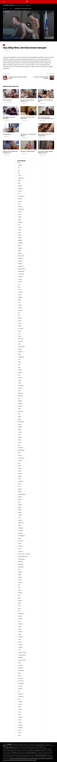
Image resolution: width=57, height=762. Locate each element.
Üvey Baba (21, 683)
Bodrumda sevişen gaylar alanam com (27, 100)
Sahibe (20, 572)
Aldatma (20, 188)
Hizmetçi (20, 411)
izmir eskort (30, 758)
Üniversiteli (21, 670)
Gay (11, 8)
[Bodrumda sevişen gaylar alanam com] (28, 93)
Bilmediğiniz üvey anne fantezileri (9, 117)
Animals (20, 206)
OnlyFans (20, 528)
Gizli (19, 367)
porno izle (12, 758)
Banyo (19, 245)
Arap (19, 219)
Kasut (19, 440)
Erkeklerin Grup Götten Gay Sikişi (45, 100)
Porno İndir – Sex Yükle (24, 554)
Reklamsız (20, 564)
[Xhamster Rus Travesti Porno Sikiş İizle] (28, 127)
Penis (19, 538)
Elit (19, 315)
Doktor (20, 307)
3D (19, 167)
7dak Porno (21, 178)
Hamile (20, 388)
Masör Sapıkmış (7, 100)
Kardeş (20, 437)
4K (19, 170)
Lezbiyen (20, 481)
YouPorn (20, 725)
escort (4, 760)
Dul (19, 313)
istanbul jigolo (37, 758)
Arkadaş (20, 222)
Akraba (20, 186)
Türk (19, 650)
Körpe (19, 468)
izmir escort (16, 758)
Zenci (19, 732)
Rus (19, 569)
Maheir (20, 489)
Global (20, 370)
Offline (20, 515)
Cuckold (20, 292)
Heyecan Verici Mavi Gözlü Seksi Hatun (27, 117)
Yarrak (20, 704)
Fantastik (20, 341)
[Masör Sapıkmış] (11, 93)
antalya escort (43, 758)
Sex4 (19, 590)
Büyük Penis (21, 271)
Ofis (19, 517)
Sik (19, 595)
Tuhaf (19, 642)
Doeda (20, 305)
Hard (19, 390)
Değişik (20, 297)
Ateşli (19, 230)
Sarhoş (20, 577)
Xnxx (19, 699)
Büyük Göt (21, 266)
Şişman (20, 600)
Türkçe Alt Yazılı (22, 652)
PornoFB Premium (22, 556)
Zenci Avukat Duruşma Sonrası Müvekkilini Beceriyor (45, 117)
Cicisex (20, 279)
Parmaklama (21, 536)
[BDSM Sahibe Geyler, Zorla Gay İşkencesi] (46, 127)
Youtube (20, 727)
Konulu (20, 460)
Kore (19, 463)
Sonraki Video (50, 73)
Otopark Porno (7, 134)
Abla (19, 180)
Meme (20, 499)
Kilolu (19, 442)
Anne (19, 214)
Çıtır (19, 287)
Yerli (19, 714)
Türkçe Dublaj (21, 655)
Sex (19, 587)
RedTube (20, 561)
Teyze (19, 626)
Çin (19, 284)
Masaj (19, 491)
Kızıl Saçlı (20, 447)
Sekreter (20, 582)
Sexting (20, 593)
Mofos (19, 510)
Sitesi (19, 603)
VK (19, 691)
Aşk (19, 224)
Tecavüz (20, 624)
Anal (19, 204)
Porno (19, 548)
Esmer (19, 326)
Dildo (19, 300)
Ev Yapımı (20, 328)
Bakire (19, 237)
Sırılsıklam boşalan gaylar (27, 151)
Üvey (19, 675)
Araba (19, 217)
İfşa (19, 414)
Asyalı (19, 227)
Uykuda (20, 688)
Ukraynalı (20, 668)
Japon (19, 432)
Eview (19, 331)
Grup (19, 380)
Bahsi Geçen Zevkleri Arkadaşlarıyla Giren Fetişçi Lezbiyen (23, 5)
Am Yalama (21, 196)
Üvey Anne (21, 681)
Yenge (20, 709)
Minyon (20, 504)
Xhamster (20, 696)
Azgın (19, 235)
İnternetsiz (21, 421)
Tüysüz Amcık (21, 660)
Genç (19, 362)
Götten (20, 377)
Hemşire (20, 403)
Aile (19, 183)
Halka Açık (20, 385)
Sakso (19, 574)
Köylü (19, 471)
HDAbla (20, 401)
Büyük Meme (21, 269)
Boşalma (20, 258)
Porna (19, 543)
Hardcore (20, 393)
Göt (19, 375)
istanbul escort (21, 760)
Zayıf (19, 730)
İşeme (19, 424)
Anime (20, 212)
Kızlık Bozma (21, 450)
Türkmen (20, 657)
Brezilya (20, 263)
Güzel (19, 383)
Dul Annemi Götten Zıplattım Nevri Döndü (17, 77)
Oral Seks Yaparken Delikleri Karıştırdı (41, 77)
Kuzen (19, 476)
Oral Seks (20, 530)
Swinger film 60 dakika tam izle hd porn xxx (10, 152)
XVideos (20, 701)
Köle (19, 453)
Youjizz (20, 722)
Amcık (19, 201)
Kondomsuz (21, 458)
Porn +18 (20, 541)
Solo (19, 605)
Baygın (20, 248)
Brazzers (20, 261)
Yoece (20, 720)
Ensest (20, 318)
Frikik (19, 354)
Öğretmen (21, 523)
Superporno (21, 613)
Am (19, 193)
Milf (19, 502)
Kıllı (19, 445)
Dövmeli (20, 310)
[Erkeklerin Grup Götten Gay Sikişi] (46, 93)
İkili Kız (19, 416)
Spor (19, 608)
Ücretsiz (20, 665)
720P (19, 175)
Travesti (20, 637)
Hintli (19, 409)
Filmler (20, 349)
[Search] (52, 2)
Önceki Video (6, 73)
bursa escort (50, 758)
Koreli (19, 466)
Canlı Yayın (21, 274)
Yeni (19, 712)
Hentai (20, 406)
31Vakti (20, 165)
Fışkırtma (20, 351)
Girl (19, 364)
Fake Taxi (20, 339)
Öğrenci (20, 520)
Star (19, 611)
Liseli (19, 484)
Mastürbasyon (22, 494)
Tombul (20, 631)
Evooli (19, 336)
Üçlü (19, 663)
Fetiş (19, 344)
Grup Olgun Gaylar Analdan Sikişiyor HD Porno (45, 152)
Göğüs (20, 372)
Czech (20, 294)
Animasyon (21, 209)
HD (19, 398)
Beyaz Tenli (21, 256)
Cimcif (20, 282)
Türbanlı (20, 647)
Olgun (19, 525)
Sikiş (19, 598)
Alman (20, 191)
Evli (19, 333)
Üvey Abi (20, 678)
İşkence (20, 427)
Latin (19, 478)
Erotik (19, 320)
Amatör (20, 199)
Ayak (19, 232)
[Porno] (28, 2)
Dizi (19, 302)
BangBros (20, 243)
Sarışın (20, 580)
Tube (19, 639)
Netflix (19, 512)
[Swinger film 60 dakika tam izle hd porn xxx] (11, 145)
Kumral (20, 473)
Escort (19, 323)
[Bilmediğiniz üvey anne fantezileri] (11, 110)
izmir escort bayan (24, 758)
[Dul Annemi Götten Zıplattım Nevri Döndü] (5, 77)
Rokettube (21, 567)
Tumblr (20, 644)
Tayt (19, 621)
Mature (20, 497)
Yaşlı (19, 707)
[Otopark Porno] (11, 127)
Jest (19, 434)
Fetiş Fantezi (21, 346)
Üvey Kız (20, 686)
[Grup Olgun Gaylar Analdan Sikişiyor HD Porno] (46, 145)
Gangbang (21, 357)
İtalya (19, 429)
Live (19, 486)
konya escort (33, 760)
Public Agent (21, 559)
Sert (19, 585)
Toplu (19, 634)
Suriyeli (20, 616)
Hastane (20, 396)
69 (19, 173)
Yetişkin (20, 717)
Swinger (20, 618)
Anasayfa (5, 8)
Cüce (19, 289)
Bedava (20, 253)
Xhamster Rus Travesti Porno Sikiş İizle (28, 135)
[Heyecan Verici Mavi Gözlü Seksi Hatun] (28, 110)
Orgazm (20, 533)
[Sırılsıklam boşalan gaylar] (28, 145)
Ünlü (19, 673)
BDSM (19, 250)
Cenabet (20, 276)
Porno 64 (20, 551)
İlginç (19, 419)
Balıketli (20, 240)
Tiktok (19, 629)
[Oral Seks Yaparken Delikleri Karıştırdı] (52, 77)
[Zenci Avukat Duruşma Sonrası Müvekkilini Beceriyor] (46, 110)
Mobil (19, 507)
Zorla (19, 735)
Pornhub (20, 546)
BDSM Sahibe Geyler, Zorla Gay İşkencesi (45, 135)
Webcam (20, 694)
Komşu (20, 455)
